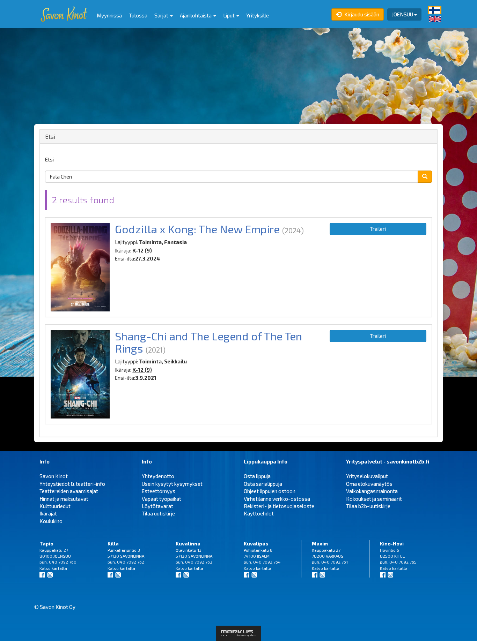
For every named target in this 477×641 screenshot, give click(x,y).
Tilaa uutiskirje (158, 513)
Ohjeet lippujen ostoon (269, 491)
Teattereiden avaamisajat (68, 491)
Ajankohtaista (196, 15)
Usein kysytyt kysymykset (172, 484)
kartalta (59, 568)
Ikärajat (48, 513)
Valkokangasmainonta (372, 491)
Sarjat (161, 15)
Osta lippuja (257, 476)
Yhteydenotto (158, 476)
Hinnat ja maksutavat (63, 499)
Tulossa (138, 15)
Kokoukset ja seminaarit (374, 499)
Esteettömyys (158, 491)
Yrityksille (257, 15)
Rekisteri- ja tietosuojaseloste (279, 506)
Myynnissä (109, 15)
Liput (229, 15)
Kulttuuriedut (55, 506)
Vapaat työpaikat (161, 499)
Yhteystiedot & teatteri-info (72, 484)
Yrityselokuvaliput (367, 476)
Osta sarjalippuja (263, 484)
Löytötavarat (157, 506)
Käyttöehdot (259, 513)
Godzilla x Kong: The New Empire (197, 228)
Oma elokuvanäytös (369, 484)
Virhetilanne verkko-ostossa (277, 499)
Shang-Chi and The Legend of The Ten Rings (208, 342)
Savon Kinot (53, 476)
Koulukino (51, 521)
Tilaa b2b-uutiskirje (368, 506)
